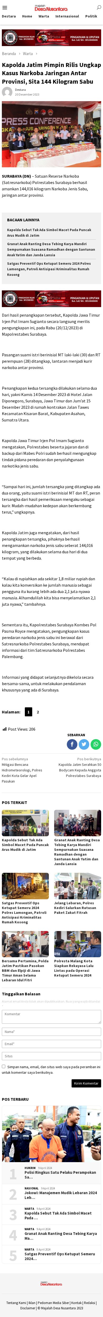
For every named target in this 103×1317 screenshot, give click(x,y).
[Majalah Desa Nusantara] (51, 7)
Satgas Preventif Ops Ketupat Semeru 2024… (60, 1256)
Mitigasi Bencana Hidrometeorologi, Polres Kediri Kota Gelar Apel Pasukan (22, 770)
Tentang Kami (16, 1303)
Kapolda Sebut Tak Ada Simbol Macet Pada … (58, 1215)
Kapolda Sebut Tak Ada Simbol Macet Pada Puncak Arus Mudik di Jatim (25, 845)
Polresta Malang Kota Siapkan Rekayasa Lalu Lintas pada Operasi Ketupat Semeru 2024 (73, 968)
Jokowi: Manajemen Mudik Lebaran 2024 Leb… (61, 1195)
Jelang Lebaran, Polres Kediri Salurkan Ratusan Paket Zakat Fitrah (75, 908)
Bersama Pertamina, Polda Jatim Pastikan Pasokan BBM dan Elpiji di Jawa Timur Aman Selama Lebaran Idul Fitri (25, 970)
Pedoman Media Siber (53, 1303)
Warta (29, 1209)
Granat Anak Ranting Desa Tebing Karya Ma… (61, 1236)
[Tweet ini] (84, 744)
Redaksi (89, 1303)
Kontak (76, 1303)
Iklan (32, 1303)
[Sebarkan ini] (72, 744)
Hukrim (30, 1168)
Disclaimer (27, 1308)
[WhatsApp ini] (96, 744)
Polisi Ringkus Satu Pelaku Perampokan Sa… (60, 1175)
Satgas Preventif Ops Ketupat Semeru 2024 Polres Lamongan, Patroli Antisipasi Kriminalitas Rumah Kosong (49, 269)
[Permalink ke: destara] (7, 91)
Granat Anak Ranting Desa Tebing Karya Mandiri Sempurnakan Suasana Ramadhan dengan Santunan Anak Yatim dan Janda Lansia (51, 249)
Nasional (32, 1188)
